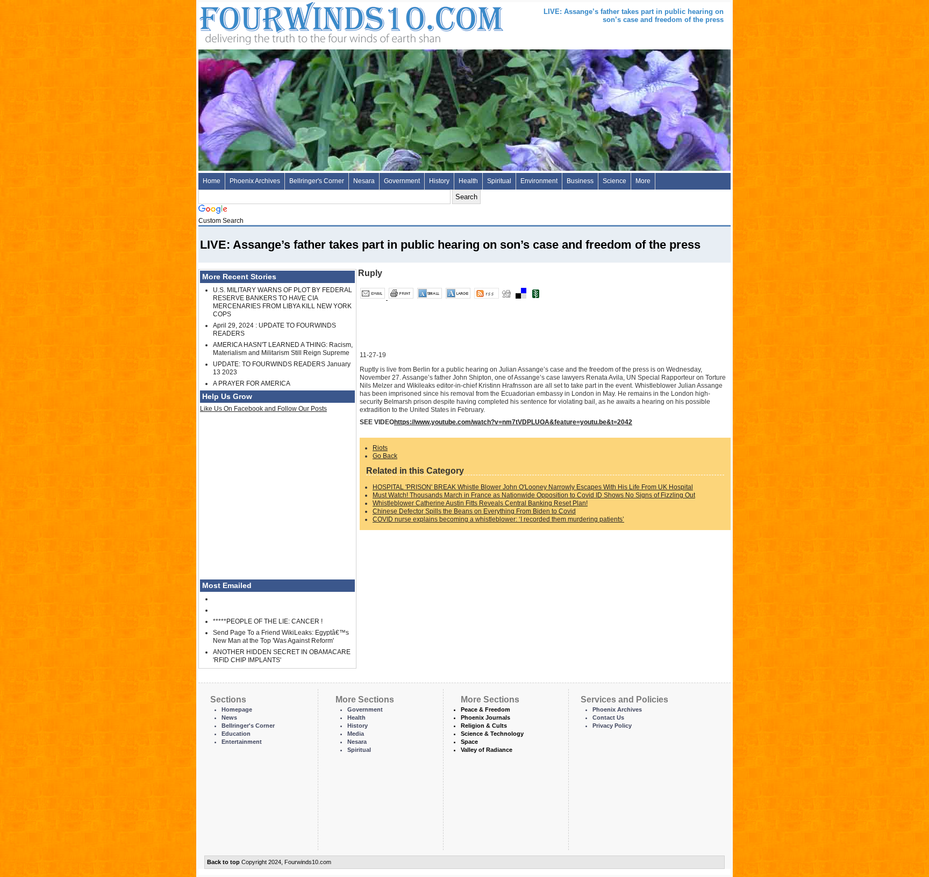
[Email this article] (373, 297)
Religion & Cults (484, 725)
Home (211, 181)
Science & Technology (492, 733)
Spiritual (499, 181)
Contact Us (608, 717)
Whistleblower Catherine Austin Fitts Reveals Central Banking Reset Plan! (480, 503)
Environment (539, 181)
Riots (380, 448)
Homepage (236, 709)
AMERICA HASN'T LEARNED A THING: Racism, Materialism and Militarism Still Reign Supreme (283, 349)
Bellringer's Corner (316, 181)
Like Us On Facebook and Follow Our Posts (263, 408)
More (643, 181)
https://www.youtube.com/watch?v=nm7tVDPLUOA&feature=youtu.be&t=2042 (513, 422)
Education (236, 733)
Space (469, 741)
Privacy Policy (612, 725)
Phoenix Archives (255, 181)
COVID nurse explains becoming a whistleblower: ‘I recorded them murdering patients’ (498, 519)
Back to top (223, 862)
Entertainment (241, 741)
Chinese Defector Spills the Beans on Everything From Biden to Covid (474, 511)
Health (468, 181)
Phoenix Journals (485, 717)
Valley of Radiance (486, 749)
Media (355, 733)
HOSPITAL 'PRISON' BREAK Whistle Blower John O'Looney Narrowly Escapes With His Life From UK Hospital (533, 487)
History (439, 181)
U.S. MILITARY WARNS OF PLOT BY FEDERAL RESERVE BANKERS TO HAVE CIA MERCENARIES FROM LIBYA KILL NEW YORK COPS (282, 302)
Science (614, 181)
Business (580, 181)
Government (402, 181)
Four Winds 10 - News (305, 21)
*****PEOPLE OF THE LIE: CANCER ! (268, 621)
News (229, 717)
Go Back (385, 456)
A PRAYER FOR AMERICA (251, 383)
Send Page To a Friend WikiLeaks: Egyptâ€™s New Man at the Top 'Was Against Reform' (281, 636)
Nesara (364, 181)
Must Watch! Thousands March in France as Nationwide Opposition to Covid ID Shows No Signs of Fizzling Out (534, 495)
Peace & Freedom (485, 709)
